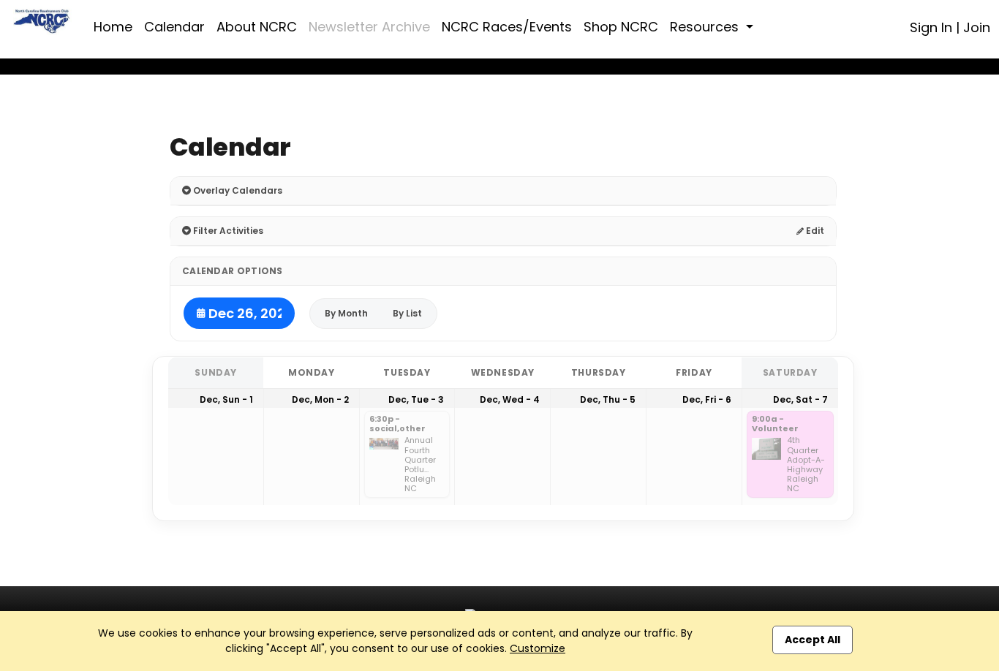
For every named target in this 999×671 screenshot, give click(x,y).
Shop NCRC (621, 27)
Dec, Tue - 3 (416, 399)
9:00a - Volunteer (775, 424)
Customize (537, 648)
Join (976, 27)
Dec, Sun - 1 (226, 399)
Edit (814, 230)
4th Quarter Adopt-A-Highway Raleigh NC (806, 464)
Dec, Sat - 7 (800, 399)
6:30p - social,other (397, 424)
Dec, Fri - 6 (706, 399)
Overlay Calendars (236, 190)
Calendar (174, 27)
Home (113, 27)
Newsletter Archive (369, 27)
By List (407, 313)
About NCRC (256, 27)
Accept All (812, 639)
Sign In (931, 27)
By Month (346, 313)
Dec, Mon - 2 (320, 399)
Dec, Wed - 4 (510, 399)
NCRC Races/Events (507, 27)
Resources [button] (706, 27)
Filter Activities (227, 230)
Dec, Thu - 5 (608, 399)
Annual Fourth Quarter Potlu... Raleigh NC (420, 464)
